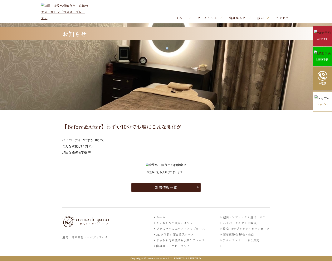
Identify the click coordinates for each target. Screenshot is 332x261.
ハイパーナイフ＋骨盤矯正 (241, 223)
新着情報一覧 (166, 187)
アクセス (282, 18)
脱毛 (260, 18)
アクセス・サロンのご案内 (241, 240)
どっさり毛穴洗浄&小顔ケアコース (180, 240)
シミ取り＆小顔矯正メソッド (176, 223)
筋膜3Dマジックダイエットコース (246, 229)
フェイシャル (207, 18)
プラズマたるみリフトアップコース (180, 229)
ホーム (160, 217)
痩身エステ (237, 18)
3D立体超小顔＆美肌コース (175, 234)
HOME (180, 18)
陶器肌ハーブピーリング (173, 246)
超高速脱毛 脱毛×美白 (238, 234)
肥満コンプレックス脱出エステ (244, 217)
